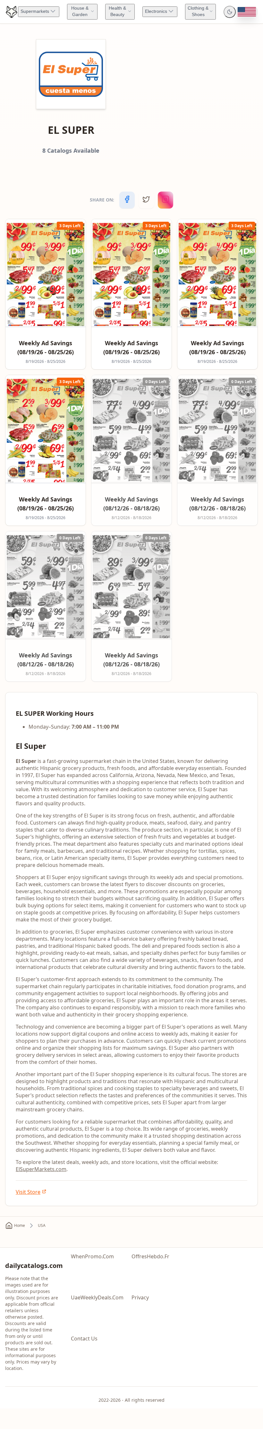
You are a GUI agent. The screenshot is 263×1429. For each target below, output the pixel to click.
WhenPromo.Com (92, 1256)
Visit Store (28, 1191)
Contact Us (84, 1338)
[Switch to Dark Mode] (230, 12)
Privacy (140, 1297)
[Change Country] (247, 12)
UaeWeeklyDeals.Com (97, 1297)
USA (42, 1225)
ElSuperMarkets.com (41, 1169)
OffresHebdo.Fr (150, 1256)
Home (19, 1225)
